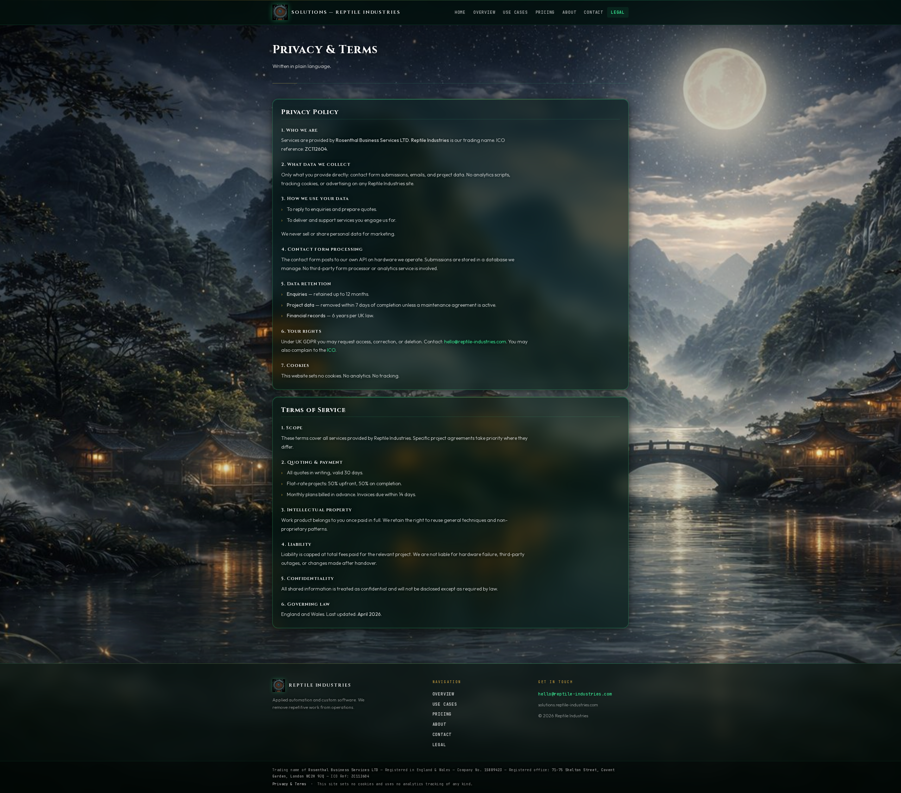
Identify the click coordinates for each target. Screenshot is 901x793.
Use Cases (515, 12)
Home (460, 12)
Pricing (545, 12)
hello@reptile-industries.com (475, 341)
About (569, 12)
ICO (331, 350)
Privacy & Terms (289, 784)
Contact (593, 12)
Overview (484, 12)
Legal (618, 12)
